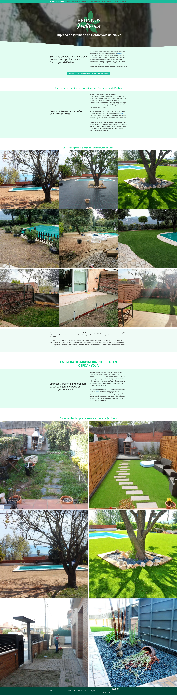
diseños (119, 53)
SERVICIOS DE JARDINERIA (79, 1)
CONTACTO (123, 1)
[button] (29, 179)
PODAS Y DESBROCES (107, 1)
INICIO (68, 1)
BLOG (116, 1)
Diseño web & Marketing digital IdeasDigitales (84, 691)
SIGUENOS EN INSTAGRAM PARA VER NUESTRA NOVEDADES (88, 73)
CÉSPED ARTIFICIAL (95, 1)
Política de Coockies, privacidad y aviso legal (115, 692)
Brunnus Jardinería (58, 1)
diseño (99, 104)
